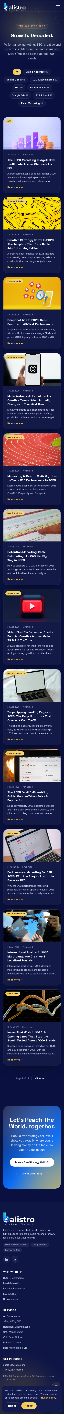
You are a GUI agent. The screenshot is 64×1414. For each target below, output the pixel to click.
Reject (12, 1405)
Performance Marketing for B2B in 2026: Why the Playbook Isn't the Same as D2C (31, 876)
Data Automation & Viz (15, 1347)
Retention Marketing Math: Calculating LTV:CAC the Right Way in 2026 (28, 556)
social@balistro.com (14, 1364)
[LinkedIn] (6, 1259)
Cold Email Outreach (14, 1337)
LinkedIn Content (12, 1342)
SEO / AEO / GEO (12, 1321)
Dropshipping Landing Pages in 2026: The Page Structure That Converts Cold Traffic (29, 716)
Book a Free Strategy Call (30, 1162)
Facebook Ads (40, 87)
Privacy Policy (48, 1397)
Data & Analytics (37, 71)
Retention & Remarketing (16, 1326)
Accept (29, 1405)
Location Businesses (14, 1288)
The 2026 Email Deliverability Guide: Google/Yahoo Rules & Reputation (27, 796)
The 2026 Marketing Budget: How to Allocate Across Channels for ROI (31, 164)
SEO (19, 87)
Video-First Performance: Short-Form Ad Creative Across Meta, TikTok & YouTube (30, 636)
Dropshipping (10, 1299)
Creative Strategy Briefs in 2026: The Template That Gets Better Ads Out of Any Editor (30, 244)
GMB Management (13, 1332)
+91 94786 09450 (13, 1370)
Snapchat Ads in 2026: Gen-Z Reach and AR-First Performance (30, 322)
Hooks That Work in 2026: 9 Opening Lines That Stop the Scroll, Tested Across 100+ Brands (31, 1036)
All (17, 71)
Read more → (15, 187)
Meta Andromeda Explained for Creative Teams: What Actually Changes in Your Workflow (29, 400)
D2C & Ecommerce (45, 79)
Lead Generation (12, 1283)
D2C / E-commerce (13, 1278)
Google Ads (20, 95)
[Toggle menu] (58, 6)
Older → (39, 1078)
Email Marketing (32, 103)
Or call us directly (32, 1173)
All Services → (11, 1316)
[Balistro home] (15, 7)
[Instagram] (15, 1259)
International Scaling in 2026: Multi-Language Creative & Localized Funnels (28, 956)
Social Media (15, 79)
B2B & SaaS (44, 95)
